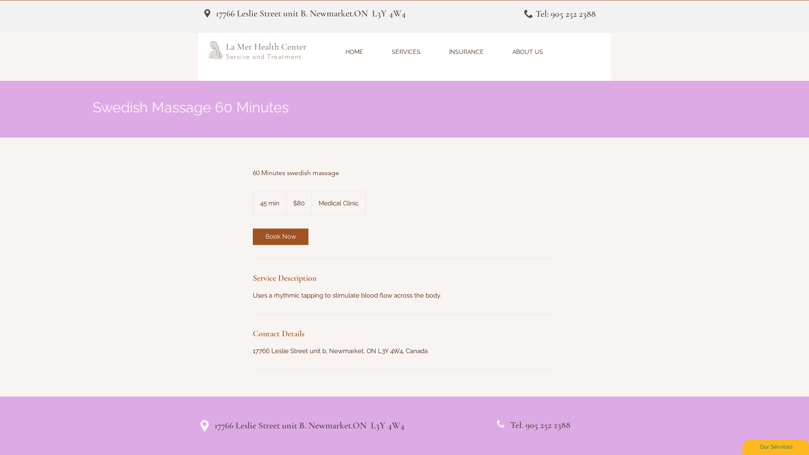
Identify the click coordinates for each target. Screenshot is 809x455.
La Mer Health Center (266, 46)
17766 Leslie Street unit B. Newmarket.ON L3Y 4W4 (311, 13)
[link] (280, 237)
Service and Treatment (264, 57)
